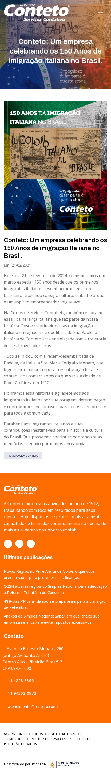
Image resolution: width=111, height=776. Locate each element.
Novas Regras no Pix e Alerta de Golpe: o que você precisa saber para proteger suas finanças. (49, 574)
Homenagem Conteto (23, 455)
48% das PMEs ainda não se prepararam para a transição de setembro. (55, 604)
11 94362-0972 (21, 693)
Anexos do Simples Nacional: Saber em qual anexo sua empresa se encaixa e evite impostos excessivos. (51, 619)
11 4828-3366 (20, 680)
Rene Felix (39, 764)
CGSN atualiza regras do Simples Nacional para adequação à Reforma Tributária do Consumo (55, 589)
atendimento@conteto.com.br (34, 706)
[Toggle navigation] (100, 12)
